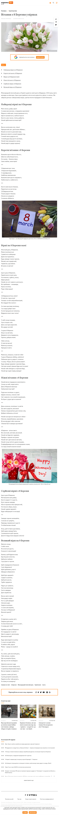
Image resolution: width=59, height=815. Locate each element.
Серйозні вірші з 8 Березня (12, 84)
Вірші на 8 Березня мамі (11, 77)
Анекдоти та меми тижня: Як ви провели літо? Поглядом (46, 725)
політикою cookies (50, 808)
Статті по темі (5, 701)
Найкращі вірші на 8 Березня (13, 70)
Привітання (38, 685)
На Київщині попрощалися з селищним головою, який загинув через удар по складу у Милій (28, 763)
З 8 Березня (5, 191)
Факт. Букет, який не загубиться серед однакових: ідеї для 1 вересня (22, 744)
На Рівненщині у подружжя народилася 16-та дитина (18, 755)
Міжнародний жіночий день (25, 685)
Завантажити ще (29, 780)
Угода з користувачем (30, 799)
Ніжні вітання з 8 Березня (12, 80)
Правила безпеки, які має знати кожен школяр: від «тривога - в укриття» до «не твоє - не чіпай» (28, 726)
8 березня (14, 685)
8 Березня (42, 93)
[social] (38, 692)
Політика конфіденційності (47, 799)
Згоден (25, 812)
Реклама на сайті (9, 799)
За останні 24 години (8, 740)
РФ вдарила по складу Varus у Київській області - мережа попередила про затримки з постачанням (30, 748)
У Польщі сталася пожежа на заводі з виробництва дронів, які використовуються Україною (28, 751)
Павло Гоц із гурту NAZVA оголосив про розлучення (18, 767)
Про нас (19, 799)
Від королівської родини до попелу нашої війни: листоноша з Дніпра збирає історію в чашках (9, 726)
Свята (43, 685)
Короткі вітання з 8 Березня (13, 73)
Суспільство (15, 720)
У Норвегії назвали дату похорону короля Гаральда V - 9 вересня (21, 759)
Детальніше (33, 812)
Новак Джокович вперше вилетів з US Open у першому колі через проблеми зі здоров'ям (27, 776)
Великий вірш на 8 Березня (13, 87)
